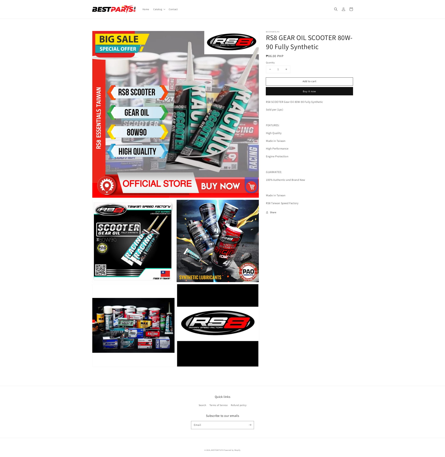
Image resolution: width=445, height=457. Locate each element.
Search (202, 405)
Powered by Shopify (232, 450)
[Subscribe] (250, 425)
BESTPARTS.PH (217, 450)
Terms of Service (218, 405)
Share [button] (273, 212)
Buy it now (309, 91)
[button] (159, 9)
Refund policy (238, 405)
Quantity (270, 62)
